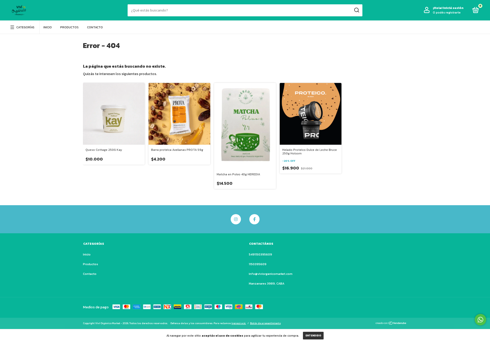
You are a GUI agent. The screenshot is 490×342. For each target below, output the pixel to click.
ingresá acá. (238, 323)
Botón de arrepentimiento (265, 323)
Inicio (47, 27)
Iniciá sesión (453, 8)
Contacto (95, 27)
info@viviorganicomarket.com (270, 274)
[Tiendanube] (391, 323)
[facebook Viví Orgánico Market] (254, 219)
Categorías (25, 27)
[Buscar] (356, 10)
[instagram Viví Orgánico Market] (236, 219)
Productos (69, 27)
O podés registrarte (447, 12)
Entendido (313, 335)
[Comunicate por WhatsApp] (480, 319)
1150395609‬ (257, 264)
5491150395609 (260, 254)
